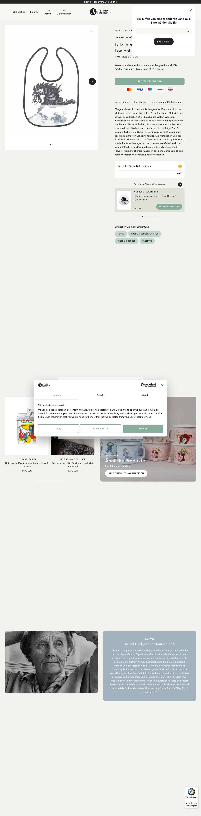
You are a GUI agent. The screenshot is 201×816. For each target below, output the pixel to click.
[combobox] (164, 31)
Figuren (34, 11)
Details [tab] (100, 395)
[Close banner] (162, 385)
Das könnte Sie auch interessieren (150, 184)
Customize (98, 428)
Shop (125, 30)
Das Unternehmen (64, 12)
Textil (121, 234)
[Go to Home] (100, 11)
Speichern (163, 41)
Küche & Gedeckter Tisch (145, 234)
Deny (58, 428)
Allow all (142, 428)
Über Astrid (47, 12)
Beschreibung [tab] (122, 101)
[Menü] (196, 788)
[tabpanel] (150, 130)
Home (117, 30)
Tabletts (147, 241)
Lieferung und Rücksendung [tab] (167, 101)
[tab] (50, 144)
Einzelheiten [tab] (140, 101)
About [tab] (144, 395)
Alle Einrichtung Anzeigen (126, 473)
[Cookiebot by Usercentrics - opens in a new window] (143, 385)
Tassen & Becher (127, 241)
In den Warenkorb (149, 81)
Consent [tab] (56, 395)
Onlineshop (19, 11)
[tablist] (150, 102)
